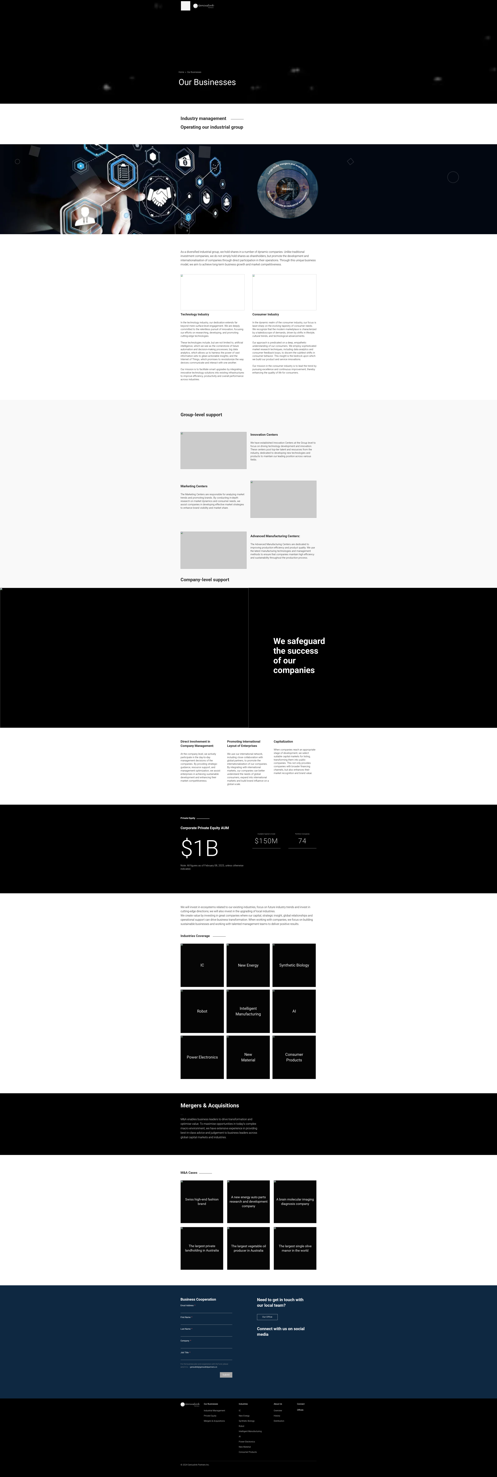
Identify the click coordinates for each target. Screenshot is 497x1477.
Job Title (185, 1352)
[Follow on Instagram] (259, 1341)
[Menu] (185, 5)
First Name (186, 1317)
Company (185, 1340)
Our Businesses (211, 1404)
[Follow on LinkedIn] (267, 1341)
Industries (243, 1404)
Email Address (187, 1305)
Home (181, 72)
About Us (278, 1404)
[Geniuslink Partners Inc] (252, 6)
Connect (301, 1404)
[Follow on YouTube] (272, 1341)
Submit (226, 1375)
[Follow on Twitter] (263, 1341)
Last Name (186, 1329)
